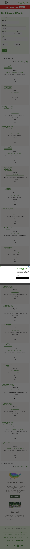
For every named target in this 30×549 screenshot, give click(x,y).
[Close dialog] (29, 267)
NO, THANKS (22, 280)
